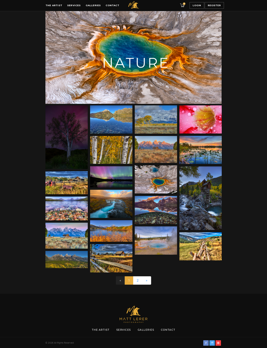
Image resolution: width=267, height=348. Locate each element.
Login (197, 5)
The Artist (54, 5)
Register (214, 5)
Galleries (93, 5)
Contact (112, 5)
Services (74, 5)
